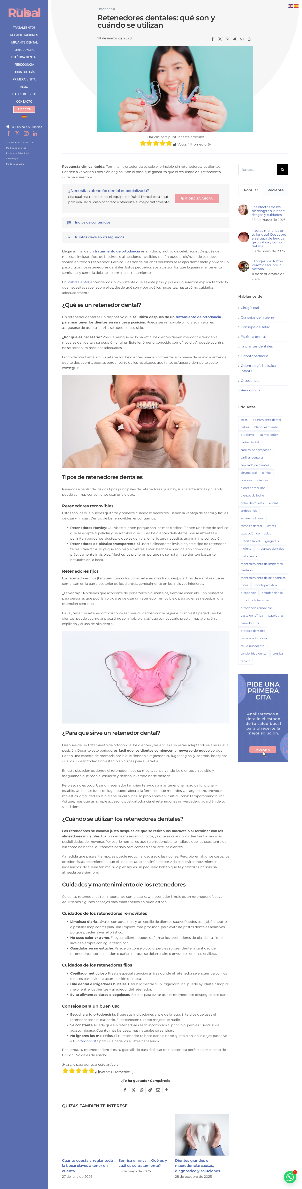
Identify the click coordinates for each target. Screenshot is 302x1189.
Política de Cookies (16, 148)
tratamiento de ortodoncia (117, 251)
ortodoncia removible (256, 608)
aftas (244, 420)
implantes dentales (270, 548)
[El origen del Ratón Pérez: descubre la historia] (243, 264)
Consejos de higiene (257, 317)
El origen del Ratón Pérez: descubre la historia (267, 265)
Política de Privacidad (17, 153)
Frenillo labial (250, 541)
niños (244, 585)
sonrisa (278, 653)
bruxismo (247, 435)
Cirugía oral (250, 308)
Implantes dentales (257, 346)
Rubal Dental (78, 282)
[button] (145, 222)
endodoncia (249, 511)
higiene (246, 548)
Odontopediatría (254, 356)
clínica (266, 473)
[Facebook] (212, 39)
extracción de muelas (256, 533)
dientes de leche (252, 495)
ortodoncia (248, 593)
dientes (262, 480)
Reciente (275, 190)
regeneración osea (254, 638)
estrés (271, 526)
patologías (276, 615)
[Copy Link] (249, 39)
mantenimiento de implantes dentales (262, 567)
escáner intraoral (252, 518)
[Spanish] (24, 116)
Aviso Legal (12, 158)
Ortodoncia (106, 9)
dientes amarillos (253, 488)
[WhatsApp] (227, 39)
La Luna (19, 164)
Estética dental (253, 337)
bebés (245, 427)
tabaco (245, 661)
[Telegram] (234, 39)
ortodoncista (87, 1041)
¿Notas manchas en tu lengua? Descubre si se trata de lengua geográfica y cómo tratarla (269, 238)
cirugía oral (249, 473)
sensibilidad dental (254, 653)
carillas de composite (256, 450)
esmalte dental (251, 526)
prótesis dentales (253, 631)
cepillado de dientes (255, 465)
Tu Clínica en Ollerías (26, 127)
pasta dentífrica (252, 615)
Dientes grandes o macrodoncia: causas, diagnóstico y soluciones (202, 1135)
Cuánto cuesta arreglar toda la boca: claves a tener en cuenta (89, 1135)
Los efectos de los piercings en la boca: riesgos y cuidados (268, 211)
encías (273, 503)
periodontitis (250, 623)
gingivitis (272, 541)
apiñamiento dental (267, 420)
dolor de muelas (252, 503)
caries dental (250, 442)
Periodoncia (250, 390)
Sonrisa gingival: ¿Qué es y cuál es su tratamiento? (145, 1135)
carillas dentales (252, 457)
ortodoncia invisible (255, 600)
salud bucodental (253, 646)
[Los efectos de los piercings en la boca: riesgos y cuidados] (243, 207)
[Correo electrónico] (242, 39)
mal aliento (249, 556)
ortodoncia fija (272, 593)
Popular (251, 190)
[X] (220, 39)
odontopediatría (265, 585)
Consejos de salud (255, 327)
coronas (246, 480)
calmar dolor (268, 435)
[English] (291, 6)
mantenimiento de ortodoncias (263, 578)
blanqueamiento (266, 427)
